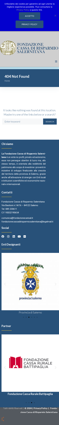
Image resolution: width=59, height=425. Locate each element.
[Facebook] (3, 236)
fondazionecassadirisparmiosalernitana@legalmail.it (27, 221)
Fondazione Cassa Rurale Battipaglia (30, 394)
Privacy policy (29, 24)
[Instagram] (8, 236)
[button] (56, 61)
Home (7, 80)
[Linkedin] (13, 236)
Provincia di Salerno (30, 312)
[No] (55, 15)
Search (50, 121)
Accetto (29, 16)
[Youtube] (19, 236)
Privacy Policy (41, 408)
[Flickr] (24, 236)
